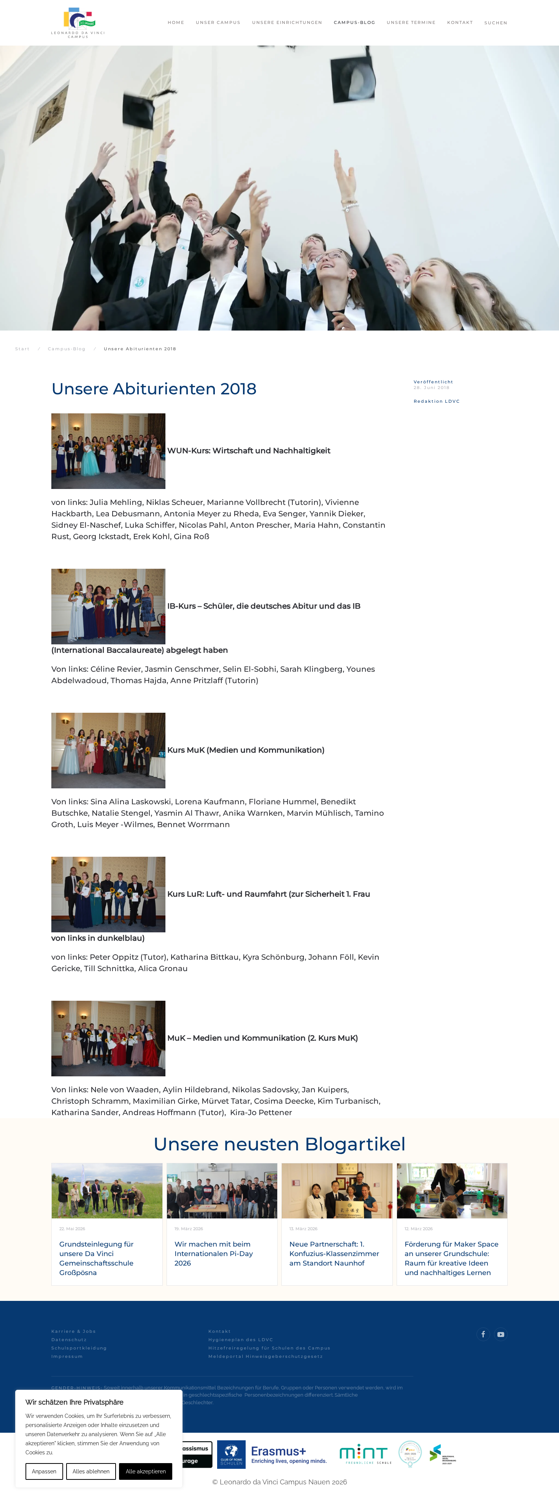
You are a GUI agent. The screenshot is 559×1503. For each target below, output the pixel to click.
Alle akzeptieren (146, 1471)
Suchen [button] (496, 22)
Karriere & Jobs (73, 1331)
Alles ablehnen (91, 1471)
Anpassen (44, 1471)
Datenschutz (69, 1339)
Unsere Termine (411, 22)
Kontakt (219, 1331)
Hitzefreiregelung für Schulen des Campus (269, 1348)
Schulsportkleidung (79, 1348)
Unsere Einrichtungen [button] (287, 22)
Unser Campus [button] (218, 22)
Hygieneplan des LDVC (240, 1339)
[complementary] (99, 1439)
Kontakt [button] (460, 22)
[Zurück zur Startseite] (77, 23)
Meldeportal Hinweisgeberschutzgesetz (265, 1356)
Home (176, 22)
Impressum (67, 1356)
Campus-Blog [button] (354, 22)
